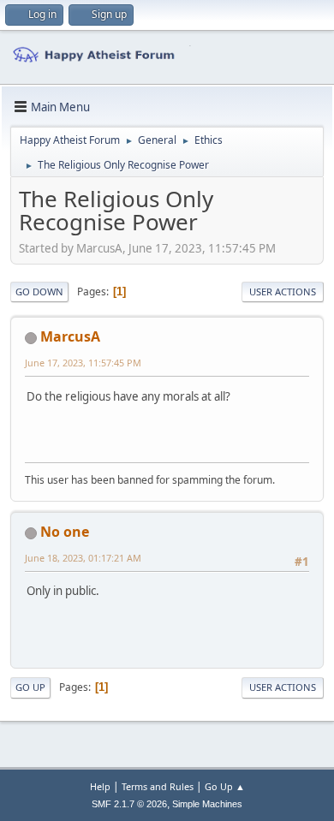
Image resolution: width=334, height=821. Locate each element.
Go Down (39, 291)
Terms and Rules (158, 786)
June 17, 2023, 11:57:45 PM (83, 362)
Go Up (30, 687)
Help (100, 786)
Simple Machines (207, 804)
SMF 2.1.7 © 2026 (129, 804)
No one (64, 531)
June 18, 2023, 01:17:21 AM (83, 557)
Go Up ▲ (225, 786)
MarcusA (70, 336)
